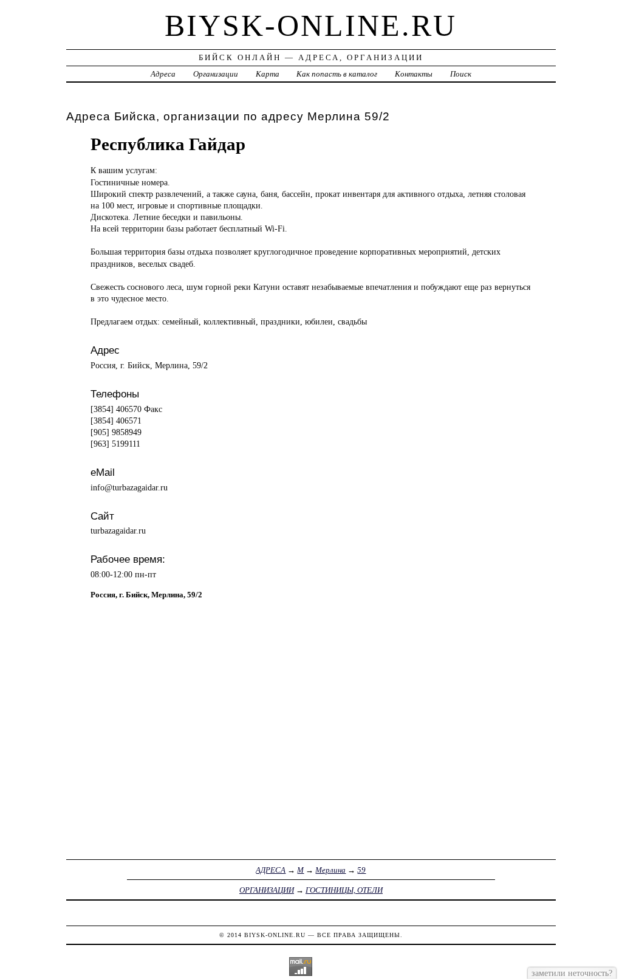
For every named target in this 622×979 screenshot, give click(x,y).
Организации (215, 73)
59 (361, 869)
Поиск (460, 73)
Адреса (163, 73)
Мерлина (330, 869)
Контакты (413, 73)
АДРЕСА (270, 869)
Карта (267, 73)
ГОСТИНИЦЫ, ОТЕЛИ (344, 890)
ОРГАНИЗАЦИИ (266, 890)
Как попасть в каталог (336, 73)
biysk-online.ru (311, 26)
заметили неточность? (571, 973)
